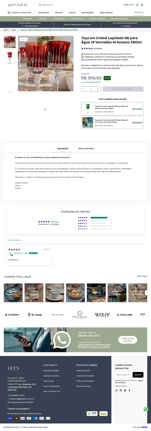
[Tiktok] (125, 390)
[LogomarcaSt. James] (35, 315)
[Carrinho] (142, 4)
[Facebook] (129, 390)
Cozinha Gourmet (97, 19)
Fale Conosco (48, 381)
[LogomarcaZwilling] (125, 315)
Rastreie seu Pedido (51, 371)
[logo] (18, 5)
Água (14, 30)
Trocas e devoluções (51, 386)
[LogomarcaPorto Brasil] (80, 315)
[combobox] (75, 5)
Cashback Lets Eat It (51, 376)
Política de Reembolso (85, 381)
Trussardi (27, 19)
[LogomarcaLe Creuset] (12, 315)
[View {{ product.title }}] (87, 108)
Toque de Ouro (77, 19)
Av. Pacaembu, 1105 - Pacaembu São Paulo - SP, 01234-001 (21, 387)
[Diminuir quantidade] (84, 89)
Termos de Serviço (83, 386)
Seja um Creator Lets (51, 391)
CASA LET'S (129, 5)
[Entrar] (137, 4)
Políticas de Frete (83, 371)
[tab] (44, 109)
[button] (29, 25)
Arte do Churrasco (119, 19)
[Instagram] (120, 390)
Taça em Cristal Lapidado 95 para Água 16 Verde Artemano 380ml (111, 107)
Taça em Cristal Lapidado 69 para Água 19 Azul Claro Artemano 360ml (111, 121)
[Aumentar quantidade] (97, 89)
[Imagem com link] (75, 339)
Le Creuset (42, 19)
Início (6, 30)
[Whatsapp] (116, 390)
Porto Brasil (59, 19)
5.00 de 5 (54, 221)
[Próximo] (9, 92)
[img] (14, 249)
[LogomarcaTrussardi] (57, 315)
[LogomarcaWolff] (102, 315)
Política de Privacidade (85, 376)
